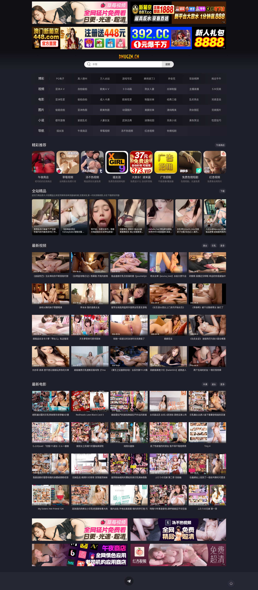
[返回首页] (231, 583)
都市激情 (60, 120)
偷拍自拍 (82, 99)
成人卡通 (105, 99)
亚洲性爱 (60, 99)
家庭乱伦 (82, 120)
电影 (41, 99)
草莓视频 (105, 130)
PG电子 (60, 78)
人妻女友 (105, 120)
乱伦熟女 (194, 99)
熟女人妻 (149, 89)
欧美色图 (105, 110)
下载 (222, 191)
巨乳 (214, 245)
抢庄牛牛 (216, 78)
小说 (41, 120)
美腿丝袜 (149, 110)
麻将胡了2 (149, 78)
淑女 (214, 384)
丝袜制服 (171, 89)
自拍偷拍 (82, 89)
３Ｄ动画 (127, 89)
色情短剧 (171, 130)
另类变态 (216, 99)
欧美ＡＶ (105, 89)
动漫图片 (127, 110)
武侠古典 (127, 120)
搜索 (167, 64)
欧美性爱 (127, 99)
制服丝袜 (149, 99)
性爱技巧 (216, 120)
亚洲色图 (82, 110)
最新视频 (39, 245)
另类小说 (171, 120)
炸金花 (171, 78)
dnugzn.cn (129, 57)
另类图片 (216, 110)
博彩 (41, 79)
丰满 (205, 384)
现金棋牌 (194, 78)
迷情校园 (149, 120)
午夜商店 (82, 130)
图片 (41, 110)
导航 (41, 131)
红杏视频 (149, 130)
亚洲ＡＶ (60, 89)
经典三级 (171, 99)
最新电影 (39, 384)
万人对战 (105, 78)
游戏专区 (127, 78)
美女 (205, 245)
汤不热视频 (127, 130)
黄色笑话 (194, 120)
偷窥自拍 (60, 110)
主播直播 (194, 89)
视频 (41, 89)
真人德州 (82, 78)
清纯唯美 (171, 110)
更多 (222, 245)
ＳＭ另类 (216, 89)
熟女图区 (194, 110)
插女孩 (60, 130)
